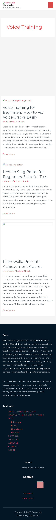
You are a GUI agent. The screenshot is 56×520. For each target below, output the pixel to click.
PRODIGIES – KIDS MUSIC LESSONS (26, 415)
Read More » (9, 153)
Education (7, 181)
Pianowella (8, 5)
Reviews (15, 432)
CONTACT (13, 446)
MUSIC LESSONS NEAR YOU (22, 411)
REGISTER (13, 439)
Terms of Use (28, 493)
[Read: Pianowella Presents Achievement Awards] (28, 239)
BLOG (11, 418)
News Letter (8, 271)
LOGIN (11, 450)
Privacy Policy (28, 498)
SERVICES (13, 436)
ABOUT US (13, 443)
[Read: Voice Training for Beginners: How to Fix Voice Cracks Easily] (17, 100)
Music (5, 122)
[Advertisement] (28, 66)
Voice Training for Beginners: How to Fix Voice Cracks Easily (23, 112)
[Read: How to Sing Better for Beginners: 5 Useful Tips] (13, 165)
